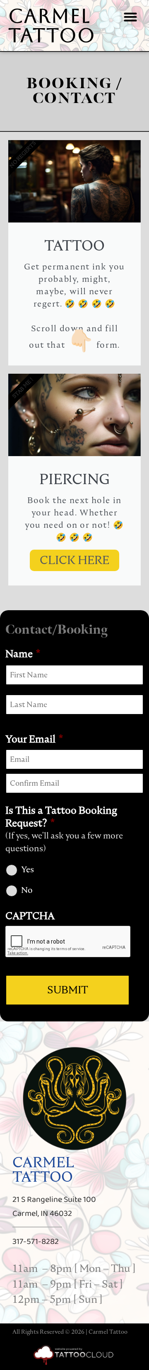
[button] (130, 16)
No (27, 890)
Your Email (34, 739)
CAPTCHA (30, 915)
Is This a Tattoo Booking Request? (61, 816)
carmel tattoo (52, 26)
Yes (27, 869)
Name (22, 653)
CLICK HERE (74, 560)
